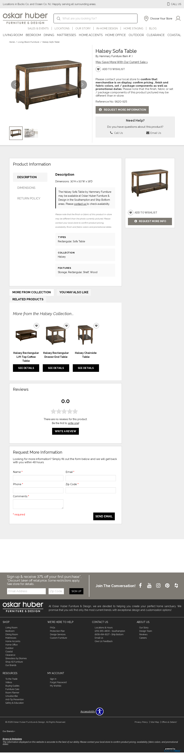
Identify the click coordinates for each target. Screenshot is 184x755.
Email (70, 472)
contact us (80, 203)
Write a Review (65, 431)
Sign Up (76, 591)
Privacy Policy (141, 722)
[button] (157, 18)
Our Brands (10, 665)
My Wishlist (55, 686)
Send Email (104, 516)
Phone (18, 484)
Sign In (53, 679)
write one (73, 423)
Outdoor (136, 35)
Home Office (115, 35)
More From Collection (31, 292)
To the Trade (11, 679)
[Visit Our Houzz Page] (176, 585)
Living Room (13, 35)
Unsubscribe (11, 696)
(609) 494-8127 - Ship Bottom (109, 634)
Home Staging (133, 28)
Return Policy (28, 198)
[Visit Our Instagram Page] (158, 585)
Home (12, 42)
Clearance (156, 35)
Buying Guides (12, 686)
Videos (8, 682)
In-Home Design (107, 28)
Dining (49, 35)
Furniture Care (12, 689)
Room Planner (12, 692)
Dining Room (11, 634)
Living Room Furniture (28, 42)
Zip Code (72, 484)
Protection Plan (57, 631)
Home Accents (91, 35)
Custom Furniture (58, 638)
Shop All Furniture (14, 662)
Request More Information (125, 109)
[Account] (178, 18)
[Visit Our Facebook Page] (140, 585)
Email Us (155, 132)
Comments (21, 496)
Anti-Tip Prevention (14, 699)
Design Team (145, 631)
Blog (153, 28)
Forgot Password (58, 682)
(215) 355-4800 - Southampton (110, 631)
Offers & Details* (169, 722)
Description (27, 177)
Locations (62, 28)
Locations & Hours (104, 627)
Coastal (174, 35)
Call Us (118, 132)
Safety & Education (14, 703)
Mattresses (66, 35)
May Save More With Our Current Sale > (122, 62)
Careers (143, 638)
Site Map (154, 722)
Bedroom (33, 35)
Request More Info (152, 221)
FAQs (52, 627)
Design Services (58, 634)
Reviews (143, 634)
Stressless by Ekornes (16, 658)
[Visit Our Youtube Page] (149, 585)
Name (17, 472)
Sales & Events (38, 28)
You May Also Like (73, 292)
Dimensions (26, 188)
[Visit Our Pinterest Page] (167, 585)
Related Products (27, 299)
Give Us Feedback (103, 641)
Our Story (83, 28)
